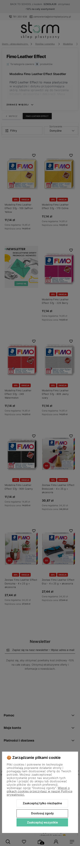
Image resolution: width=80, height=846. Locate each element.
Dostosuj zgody (42, 813)
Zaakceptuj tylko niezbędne (42, 803)
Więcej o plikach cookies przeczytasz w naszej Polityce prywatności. (39, 791)
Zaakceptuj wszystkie (42, 822)
